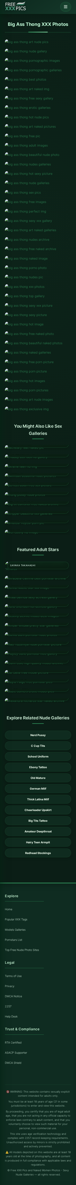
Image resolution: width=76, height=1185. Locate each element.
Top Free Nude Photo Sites (22, 950)
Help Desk (11, 1016)
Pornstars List (13, 939)
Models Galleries (15, 929)
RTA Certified (13, 1042)
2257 (8, 1006)
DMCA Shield (13, 1062)
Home (8, 909)
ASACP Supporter (16, 1052)
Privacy (9, 986)
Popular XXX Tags (16, 919)
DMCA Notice (13, 996)
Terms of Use (13, 976)
